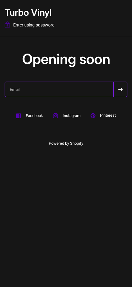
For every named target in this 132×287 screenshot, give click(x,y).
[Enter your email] (120, 89)
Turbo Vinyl (28, 12)
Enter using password (34, 24)
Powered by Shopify (66, 143)
